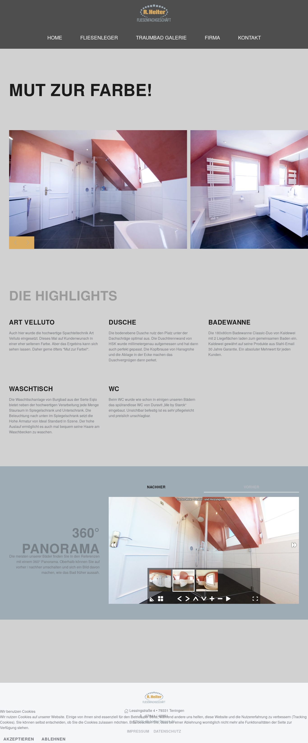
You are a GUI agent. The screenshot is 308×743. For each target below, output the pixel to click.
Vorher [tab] (251, 486)
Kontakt (249, 37)
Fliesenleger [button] (99, 37)
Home (54, 37)
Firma (212, 37)
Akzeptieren (18, 739)
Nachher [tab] (156, 486)
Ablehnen (53, 739)
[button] (15, 242)
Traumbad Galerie (161, 37)
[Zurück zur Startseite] (154, 13)
